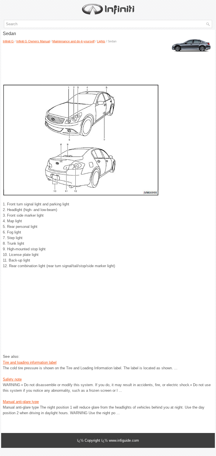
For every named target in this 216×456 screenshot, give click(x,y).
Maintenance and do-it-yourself (73, 41)
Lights (101, 41)
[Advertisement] (59, 62)
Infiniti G (8, 41)
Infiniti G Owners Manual (33, 41)
